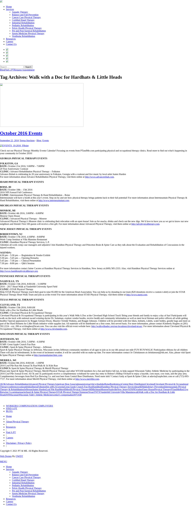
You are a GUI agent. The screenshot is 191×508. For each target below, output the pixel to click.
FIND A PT (11, 408)
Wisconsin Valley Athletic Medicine (35, 395)
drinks (29, 386)
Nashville (112, 389)
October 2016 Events (21, 133)
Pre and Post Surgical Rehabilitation (29, 31)
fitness (35, 386)
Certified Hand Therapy (23, 20)
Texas (91, 392)
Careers (9, 41)
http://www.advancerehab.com (99, 177)
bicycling (96, 384)
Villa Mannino (127, 392)
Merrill (62, 389)
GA (55, 386)
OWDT (19, 456)
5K (4, 384)
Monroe (104, 389)
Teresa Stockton (27, 140)
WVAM (77, 395)
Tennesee (83, 392)
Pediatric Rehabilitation (23, 25)
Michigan (96, 389)
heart (137, 386)
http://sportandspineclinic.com (48, 355)
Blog (2, 70)
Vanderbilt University (110, 392)
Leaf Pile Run (52, 389)
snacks (23, 392)
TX (98, 392)
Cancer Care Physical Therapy (26, 17)
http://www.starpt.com (136, 294)
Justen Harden (39, 389)
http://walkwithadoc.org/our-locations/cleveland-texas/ (116, 326)
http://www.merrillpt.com (87, 379)
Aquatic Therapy (20, 12)
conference (13, 386)
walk (136, 392)
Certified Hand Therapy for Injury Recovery (105, 399)
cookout (22, 386)
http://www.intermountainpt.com (53, 200)
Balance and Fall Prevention (25, 14)
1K (1, 384)
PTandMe (175, 389)
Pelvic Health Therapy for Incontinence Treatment (62, 399)
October (138, 389)
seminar (16, 392)
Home (9, 6)
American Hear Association (68, 384)
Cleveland (150, 384)
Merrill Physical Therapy (77, 389)
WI (7, 395)
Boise (107, 384)
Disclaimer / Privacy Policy (19, 443)
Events (45, 140)
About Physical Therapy (17, 421)
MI (90, 389)
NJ (129, 389)
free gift (49, 386)
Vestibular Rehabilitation (23, 36)
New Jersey (122, 389)
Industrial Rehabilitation (23, 22)
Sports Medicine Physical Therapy (28, 33)
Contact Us (11, 44)
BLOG (9, 411)
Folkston (42, 386)
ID (141, 386)
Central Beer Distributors (133, 384)
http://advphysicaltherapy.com (145, 224)
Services (10, 9)
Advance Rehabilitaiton (17, 384)
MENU (3, 461)
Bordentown (116, 384)
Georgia (60, 386)
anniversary (86, 384)
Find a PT (9, 70)
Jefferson (28, 389)
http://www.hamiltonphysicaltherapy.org (19, 271)
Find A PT (11, 432)
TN (95, 392)
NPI (133, 389)
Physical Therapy (162, 389)
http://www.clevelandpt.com (53, 329)
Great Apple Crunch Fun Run (78, 386)
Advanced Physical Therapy (41, 384)
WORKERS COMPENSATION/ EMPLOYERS (29, 406)
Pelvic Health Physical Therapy (27, 28)
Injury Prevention (156, 386)
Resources (11, 39)
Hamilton (96, 386)
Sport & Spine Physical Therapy (41, 392)
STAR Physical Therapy (67, 392)
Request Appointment (24, 70)
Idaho (145, 386)
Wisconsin (14, 395)
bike (102, 384)
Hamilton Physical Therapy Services (118, 386)
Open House (148, 389)
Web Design (6, 456)
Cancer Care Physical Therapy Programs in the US (148, 399)
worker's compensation (63, 395)
